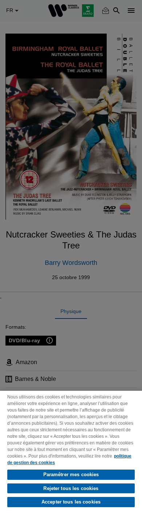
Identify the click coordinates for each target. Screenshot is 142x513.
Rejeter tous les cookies (70, 488)
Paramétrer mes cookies (71, 474)
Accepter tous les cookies (71, 502)
